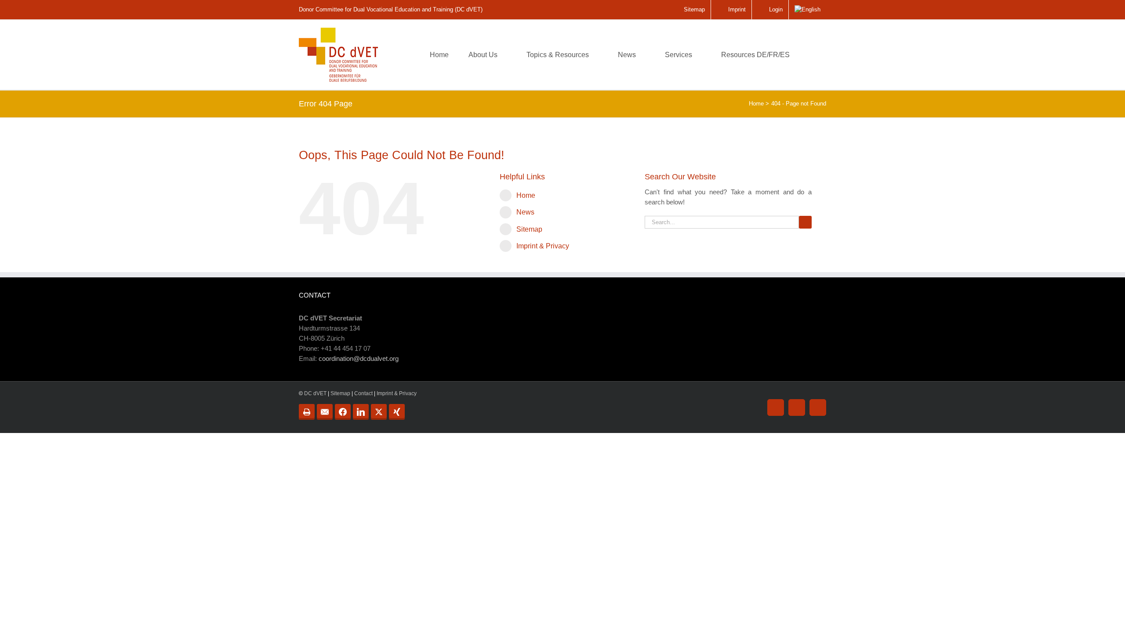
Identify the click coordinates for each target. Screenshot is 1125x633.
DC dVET (315, 393)
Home (525, 195)
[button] (812, 55)
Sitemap (529, 229)
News (525, 212)
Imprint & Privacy (542, 246)
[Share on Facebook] (343, 412)
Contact (363, 393)
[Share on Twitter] (379, 412)
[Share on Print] (307, 412)
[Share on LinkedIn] (361, 412)
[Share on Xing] (397, 412)
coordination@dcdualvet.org (359, 358)
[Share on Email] (325, 412)
